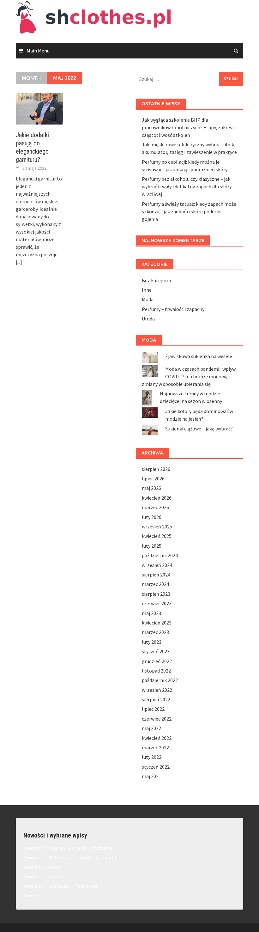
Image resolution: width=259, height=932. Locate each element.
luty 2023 (151, 642)
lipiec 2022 (153, 709)
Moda (148, 299)
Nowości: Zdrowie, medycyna (60, 886)
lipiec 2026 (153, 478)
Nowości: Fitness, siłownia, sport (70, 858)
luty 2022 (151, 757)
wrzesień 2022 (157, 690)
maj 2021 (151, 776)
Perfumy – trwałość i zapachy (173, 309)
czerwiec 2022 (157, 719)
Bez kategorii (156, 280)
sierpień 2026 (156, 469)
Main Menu (38, 50)
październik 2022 (160, 680)
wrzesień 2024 (157, 565)
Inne (147, 290)
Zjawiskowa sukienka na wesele (198, 356)
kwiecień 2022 (157, 738)
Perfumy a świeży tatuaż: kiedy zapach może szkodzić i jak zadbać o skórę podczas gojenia (189, 211)
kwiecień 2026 (157, 498)
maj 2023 (151, 613)
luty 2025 (151, 546)
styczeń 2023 (156, 651)
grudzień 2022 (157, 661)
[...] (19, 262)
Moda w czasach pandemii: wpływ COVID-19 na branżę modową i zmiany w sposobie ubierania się (189, 376)
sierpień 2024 (156, 574)
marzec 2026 (155, 507)
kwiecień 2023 (157, 622)
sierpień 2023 (156, 594)
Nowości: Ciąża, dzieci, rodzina (67, 848)
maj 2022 (151, 728)
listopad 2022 (156, 670)
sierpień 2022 (156, 699)
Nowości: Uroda (43, 877)
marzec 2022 (155, 747)
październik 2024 (160, 555)
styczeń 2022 (156, 767)
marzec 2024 (155, 584)
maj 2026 (151, 488)
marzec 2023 (155, 632)
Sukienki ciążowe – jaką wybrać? (199, 428)
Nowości (33, 896)
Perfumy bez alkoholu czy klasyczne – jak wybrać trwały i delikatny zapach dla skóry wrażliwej (187, 186)
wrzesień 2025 (157, 526)
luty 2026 (151, 517)
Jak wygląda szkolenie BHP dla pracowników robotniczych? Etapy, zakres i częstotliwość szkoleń (188, 127)
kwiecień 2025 (157, 536)
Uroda (148, 318)
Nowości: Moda (41, 867)
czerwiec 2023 (157, 603)
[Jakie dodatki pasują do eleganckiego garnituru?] (39, 108)
